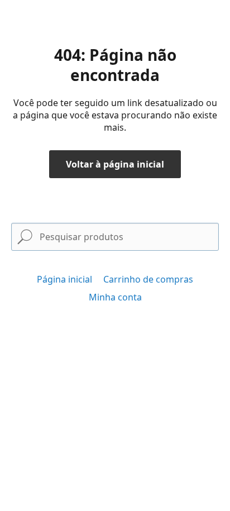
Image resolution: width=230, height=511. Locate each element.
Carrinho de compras (148, 279)
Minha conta (115, 297)
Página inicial (64, 279)
